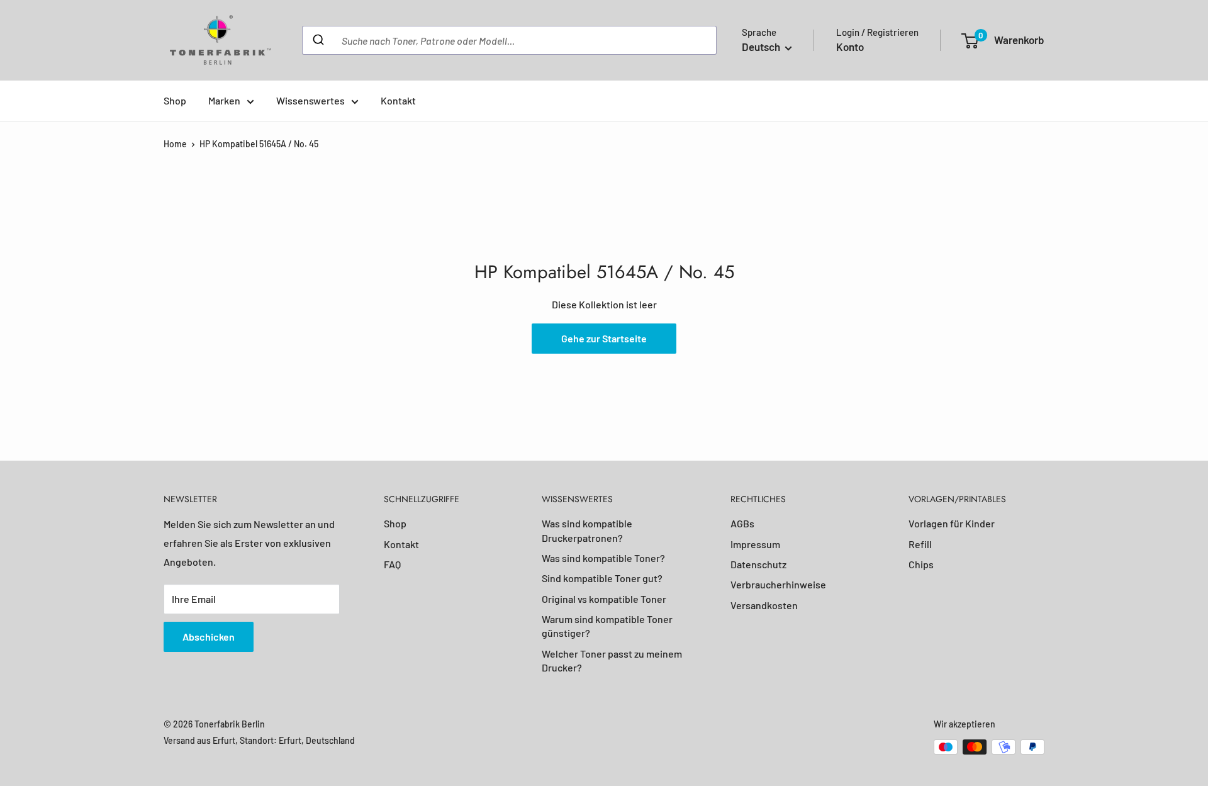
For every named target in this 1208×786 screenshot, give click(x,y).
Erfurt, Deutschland (317, 740)
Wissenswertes (310, 100)
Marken (224, 100)
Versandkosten (764, 605)
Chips (921, 564)
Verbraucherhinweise (778, 584)
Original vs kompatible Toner (604, 599)
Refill (920, 544)
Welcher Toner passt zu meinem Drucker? (612, 660)
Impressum (755, 544)
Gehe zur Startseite (604, 338)
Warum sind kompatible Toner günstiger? (607, 626)
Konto (850, 46)
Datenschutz (758, 564)
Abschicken (208, 637)
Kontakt (398, 100)
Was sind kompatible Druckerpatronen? (587, 530)
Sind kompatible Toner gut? (602, 578)
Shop (175, 100)
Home (175, 143)
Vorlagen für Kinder (952, 523)
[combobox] (509, 40)
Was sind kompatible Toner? (603, 558)
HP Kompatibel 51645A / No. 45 (258, 143)
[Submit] (317, 40)
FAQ (392, 564)
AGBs (742, 523)
